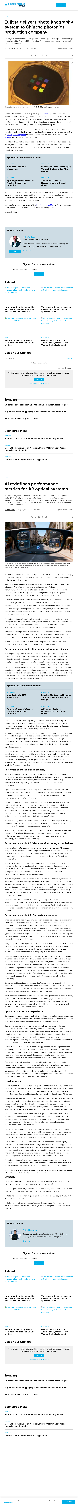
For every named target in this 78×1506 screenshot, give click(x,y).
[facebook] (32, 55)
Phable (46, 114)
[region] (39, 363)
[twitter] (39, 55)
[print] (72, 55)
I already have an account (39, 383)
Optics (7, 16)
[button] (6, 5)
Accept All (69, 1501)
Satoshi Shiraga (10, 510)
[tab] (10, 358)
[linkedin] (36, 55)
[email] (46, 55)
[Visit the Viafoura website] (68, 368)
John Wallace (10, 48)
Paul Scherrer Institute (45, 205)
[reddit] (42, 55)
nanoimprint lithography (16, 135)
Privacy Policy (8, 1502)
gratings (8, 137)
